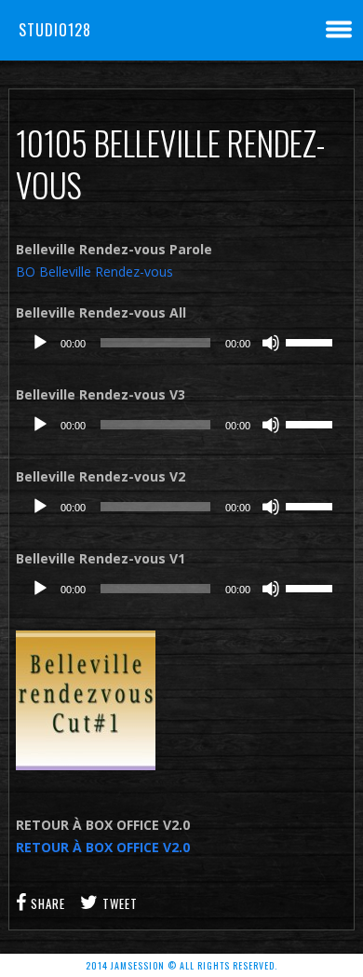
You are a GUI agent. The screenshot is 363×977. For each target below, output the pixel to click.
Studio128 (55, 30)
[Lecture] (40, 342)
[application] (181, 342)
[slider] (312, 341)
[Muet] (271, 342)
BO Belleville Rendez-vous (94, 271)
